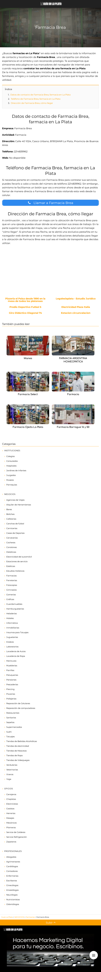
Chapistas (11, 799)
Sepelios (10, 722)
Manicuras (11, 661)
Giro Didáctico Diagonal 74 (25, 313)
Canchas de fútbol (15, 523)
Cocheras (10, 542)
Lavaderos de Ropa (15, 656)
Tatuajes (10, 736)
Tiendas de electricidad (17, 746)
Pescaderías (12, 684)
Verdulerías (11, 765)
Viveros (9, 774)
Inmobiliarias (12, 627)
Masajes (10, 818)
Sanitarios (11, 717)
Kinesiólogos (12, 890)
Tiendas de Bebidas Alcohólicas (21, 741)
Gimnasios (11, 590)
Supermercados (14, 727)
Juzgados (11, 475)
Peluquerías (12, 675)
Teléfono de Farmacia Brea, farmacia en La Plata (35, 99)
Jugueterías (12, 637)
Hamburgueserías (15, 609)
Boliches (10, 514)
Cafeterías (11, 519)
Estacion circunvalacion (75, 313)
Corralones (11, 547)
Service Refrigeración (16, 837)
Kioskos (10, 642)
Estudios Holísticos (15, 571)
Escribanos (11, 880)
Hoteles (10, 618)
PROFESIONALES (13, 851)
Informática (12, 623)
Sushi (9, 732)
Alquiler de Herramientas (18, 504)
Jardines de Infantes (16, 470)
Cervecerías (12, 538)
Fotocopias (11, 585)
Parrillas (10, 670)
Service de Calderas (15, 832)
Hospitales (11, 466)
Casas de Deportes (15, 533)
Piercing (10, 689)
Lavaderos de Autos (16, 651)
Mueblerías (11, 665)
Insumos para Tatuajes (17, 632)
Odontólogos (12, 904)
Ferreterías (11, 580)
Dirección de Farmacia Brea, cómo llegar (32, 103)
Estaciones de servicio (16, 561)
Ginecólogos (12, 885)
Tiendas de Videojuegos (17, 760)
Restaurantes (12, 713)
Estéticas (10, 566)
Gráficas (10, 599)
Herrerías (10, 813)
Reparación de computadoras (20, 708)
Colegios (10, 456)
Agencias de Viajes (15, 500)
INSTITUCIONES (12, 450)
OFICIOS (8, 788)
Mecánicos (11, 823)
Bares (9, 509)
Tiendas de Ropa (14, 755)
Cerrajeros (11, 794)
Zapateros (11, 841)
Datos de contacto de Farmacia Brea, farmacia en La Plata (40, 94)
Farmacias (11, 575)
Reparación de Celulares (18, 703)
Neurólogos (11, 895)
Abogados (11, 857)
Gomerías (11, 594)
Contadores (12, 871)
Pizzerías (10, 694)
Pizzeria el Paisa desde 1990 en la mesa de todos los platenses (25, 300)
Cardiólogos (12, 866)
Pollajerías (11, 698)
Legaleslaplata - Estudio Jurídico (76, 298)
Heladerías (11, 613)
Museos (10, 480)
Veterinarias (12, 769)
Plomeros (11, 827)
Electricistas (12, 804)
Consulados (12, 461)
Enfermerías (12, 876)
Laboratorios (12, 646)
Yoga (8, 779)
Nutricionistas (13, 899)
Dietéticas (11, 552)
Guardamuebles (14, 604)
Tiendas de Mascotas (16, 750)
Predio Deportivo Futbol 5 (25, 307)
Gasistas (10, 808)
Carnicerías (11, 528)
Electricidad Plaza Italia (75, 307)
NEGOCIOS (9, 494)
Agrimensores (13, 861)
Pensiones (11, 679)
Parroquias (11, 484)
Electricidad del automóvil (19, 556)
